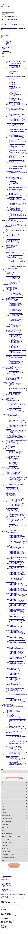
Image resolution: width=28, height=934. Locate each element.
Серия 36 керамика (14, 98)
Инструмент (7, 290)
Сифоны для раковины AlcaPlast (17, 513)
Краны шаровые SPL (14, 263)
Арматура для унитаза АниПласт (14, 223)
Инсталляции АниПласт (12, 288)
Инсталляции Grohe (11, 289)
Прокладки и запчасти (12, 509)
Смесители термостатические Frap (17, 557)
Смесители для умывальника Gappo (18, 574)
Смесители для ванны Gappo (16, 572)
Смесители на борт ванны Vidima (17, 656)
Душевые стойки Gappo (15, 360)
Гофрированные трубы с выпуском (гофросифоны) (14, 492)
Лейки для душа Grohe (15, 337)
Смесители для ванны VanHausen (17, 642)
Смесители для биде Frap (15, 548)
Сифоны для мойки (11, 501)
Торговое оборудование (9, 705)
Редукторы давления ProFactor (16, 253)
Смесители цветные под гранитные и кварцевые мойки (14, 676)
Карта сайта (3, 907)
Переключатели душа (14, 322)
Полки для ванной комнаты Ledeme (18, 204)
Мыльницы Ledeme (14, 194)
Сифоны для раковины (12, 511)
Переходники (10, 272)
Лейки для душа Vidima (15, 345)
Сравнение (3, 927)
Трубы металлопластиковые (13, 722)
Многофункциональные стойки (14, 184)
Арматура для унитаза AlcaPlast (14, 221)
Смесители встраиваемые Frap (16, 547)
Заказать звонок (4, 26)
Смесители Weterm (11, 662)
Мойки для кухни (8, 382)
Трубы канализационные (13, 717)
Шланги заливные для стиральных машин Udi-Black (17, 761)
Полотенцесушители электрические (15, 437)
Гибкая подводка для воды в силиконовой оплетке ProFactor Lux (18, 417)
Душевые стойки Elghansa (15, 357)
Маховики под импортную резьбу (14, 353)
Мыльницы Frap (13, 192)
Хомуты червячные (11, 380)
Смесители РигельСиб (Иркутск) (14, 668)
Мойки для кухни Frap (15, 392)
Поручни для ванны (11, 207)
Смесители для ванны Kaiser (16, 600)
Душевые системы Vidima (12, 245)
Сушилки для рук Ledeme (15, 211)
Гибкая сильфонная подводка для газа (16, 430)
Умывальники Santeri (14, 455)
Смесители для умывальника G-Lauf (18, 567)
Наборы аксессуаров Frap (15, 197)
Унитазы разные (13, 466)
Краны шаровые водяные (13, 257)
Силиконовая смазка (14, 281)
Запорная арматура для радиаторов (15, 403)
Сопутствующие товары (12, 234)
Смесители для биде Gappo (16, 571)
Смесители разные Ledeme (16, 617)
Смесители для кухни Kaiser (16, 601)
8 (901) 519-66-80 (21, 24)
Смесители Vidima (11, 647)
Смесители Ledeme (11, 608)
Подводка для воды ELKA (16, 426)
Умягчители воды (11, 235)
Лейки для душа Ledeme (15, 341)
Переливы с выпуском (12, 508)
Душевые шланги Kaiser (15, 308)
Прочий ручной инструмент (16, 295)
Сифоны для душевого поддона (14, 519)
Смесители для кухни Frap (16, 551)
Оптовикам (6, 51)
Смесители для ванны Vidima (16, 651)
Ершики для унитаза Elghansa (16, 156)
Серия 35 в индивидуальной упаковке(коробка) (15, 88)
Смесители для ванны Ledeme (17, 611)
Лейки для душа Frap (14, 335)
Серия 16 (12, 73)
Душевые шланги (11, 300)
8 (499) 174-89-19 (4, 24)
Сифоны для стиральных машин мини (15, 517)
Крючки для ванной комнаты (14, 178)
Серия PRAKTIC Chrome (15, 66)
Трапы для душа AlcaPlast (12, 710)
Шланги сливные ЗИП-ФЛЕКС (17, 767)
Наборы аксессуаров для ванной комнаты (16, 195)
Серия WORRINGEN (15, 67)
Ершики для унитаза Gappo (16, 158)
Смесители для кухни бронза (13, 684)
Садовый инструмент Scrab (16, 297)
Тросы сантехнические (12, 443)
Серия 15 (12, 83)
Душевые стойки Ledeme (15, 362)
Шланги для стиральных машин (11, 754)
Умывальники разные (14, 456)
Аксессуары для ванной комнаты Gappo (16, 104)
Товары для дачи (8, 704)
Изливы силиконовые (15, 329)
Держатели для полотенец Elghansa (18, 118)
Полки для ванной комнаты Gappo (17, 203)
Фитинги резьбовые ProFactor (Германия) (15, 748)
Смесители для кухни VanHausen (17, 643)
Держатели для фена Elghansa (16, 135)
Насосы (6, 395)
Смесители (7, 531)
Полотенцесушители (9, 434)
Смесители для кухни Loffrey (16, 627)
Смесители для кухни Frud (16, 561)
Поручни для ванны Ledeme (16, 209)
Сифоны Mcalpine (11, 516)
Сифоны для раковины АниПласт (17, 514)
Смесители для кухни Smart (16, 638)
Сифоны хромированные (13, 489)
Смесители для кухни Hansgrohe (17, 589)
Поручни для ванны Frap (15, 208)
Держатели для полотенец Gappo (17, 120)
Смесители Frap (11, 546)
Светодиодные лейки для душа (17, 348)
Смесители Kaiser (11, 599)
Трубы (5, 712)
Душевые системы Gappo (13, 241)
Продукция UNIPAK (12, 283)
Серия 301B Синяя (14, 93)
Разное (11, 70)
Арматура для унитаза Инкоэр (13, 224)
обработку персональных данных (17, 919)
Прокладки (9, 274)
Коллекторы (10, 247)
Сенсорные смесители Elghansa (17, 542)
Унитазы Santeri (13, 464)
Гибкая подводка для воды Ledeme (18, 425)
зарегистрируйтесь (5, 20)
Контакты (5, 53)
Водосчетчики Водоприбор (16, 372)
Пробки (8, 273)
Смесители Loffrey (11, 625)
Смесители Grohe (11, 582)
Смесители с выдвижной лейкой (14, 690)
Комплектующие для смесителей (12, 299)
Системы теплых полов (10, 474)
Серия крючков (13, 89)
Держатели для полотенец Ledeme (18, 121)
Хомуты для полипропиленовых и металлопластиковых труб (14, 378)
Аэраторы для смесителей (16, 316)
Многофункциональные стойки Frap (18, 186)
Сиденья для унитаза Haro (13, 472)
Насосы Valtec (10, 397)
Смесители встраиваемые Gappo (17, 569)
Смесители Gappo (11, 568)
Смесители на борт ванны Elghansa (18, 541)
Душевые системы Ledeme (13, 244)
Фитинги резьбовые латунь (13, 746)
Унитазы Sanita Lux (14, 462)
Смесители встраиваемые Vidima (17, 648)
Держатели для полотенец (13, 116)
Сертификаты (9, 41)
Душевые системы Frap (12, 240)
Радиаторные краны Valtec (15, 408)
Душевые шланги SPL (15, 310)
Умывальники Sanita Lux (15, 452)
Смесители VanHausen (12, 641)
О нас (5, 40)
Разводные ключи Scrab (15, 294)
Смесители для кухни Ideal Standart (17, 595)
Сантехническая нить (14, 279)
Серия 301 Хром (13, 92)
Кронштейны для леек (12, 366)
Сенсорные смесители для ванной (17, 693)
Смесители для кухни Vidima (16, 652)
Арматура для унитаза (9, 220)
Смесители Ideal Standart (12, 593)
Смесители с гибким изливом (14, 703)
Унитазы (9, 457)
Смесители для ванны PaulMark (17, 631)
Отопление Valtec (11, 401)
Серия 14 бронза (13, 71)
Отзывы (8, 42)
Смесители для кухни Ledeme (17, 612)
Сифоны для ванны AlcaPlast (16, 498)
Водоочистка (7, 232)
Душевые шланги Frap (15, 303)
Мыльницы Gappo (14, 193)
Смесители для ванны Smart (16, 637)
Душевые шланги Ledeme (15, 309)
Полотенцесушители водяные (14, 435)
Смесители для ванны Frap (16, 550)
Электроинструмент (11, 298)
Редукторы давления (11, 252)
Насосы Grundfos (10, 398)
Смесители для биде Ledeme (16, 610)
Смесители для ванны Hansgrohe (17, 588)
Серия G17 (12, 105)
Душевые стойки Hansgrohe (16, 361)
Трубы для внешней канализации (17, 719)
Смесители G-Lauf (11, 563)
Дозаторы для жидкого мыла (13, 149)
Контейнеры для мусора (12, 177)
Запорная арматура (9, 246)
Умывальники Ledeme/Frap (16, 451)
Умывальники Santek (14, 453)
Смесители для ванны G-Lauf (16, 564)
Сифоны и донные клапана (10, 485)
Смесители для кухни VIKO (16, 700)
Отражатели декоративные (16, 321)
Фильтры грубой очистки (13, 268)
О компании (6, 882)
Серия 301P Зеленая (14, 95)
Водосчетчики (10, 368)
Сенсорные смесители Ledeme (16, 619)
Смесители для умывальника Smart (17, 640)
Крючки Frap (12, 181)
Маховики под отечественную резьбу (15, 355)
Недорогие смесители (12, 689)
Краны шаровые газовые (12, 248)
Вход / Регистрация (5, 6)
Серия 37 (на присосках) (15, 94)
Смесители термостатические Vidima (18, 658)
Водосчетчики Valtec (14, 371)
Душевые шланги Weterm (15, 311)
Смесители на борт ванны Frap (17, 553)
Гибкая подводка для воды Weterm (18, 422)
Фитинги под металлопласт (13, 735)
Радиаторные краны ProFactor (17, 406)
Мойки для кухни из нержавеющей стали (16, 390)
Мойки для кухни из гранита (14, 384)
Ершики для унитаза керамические (17, 161)
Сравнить (3, 923)
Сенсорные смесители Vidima (16, 657)
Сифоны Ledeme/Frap (12, 487)
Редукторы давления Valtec (16, 255)
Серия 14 (12, 82)
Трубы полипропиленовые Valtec (17, 728)
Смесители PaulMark (12, 630)
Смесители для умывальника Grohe (18, 585)
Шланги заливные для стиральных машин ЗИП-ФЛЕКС (17, 759)
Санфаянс (6, 448)
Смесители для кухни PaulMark (17, 632)
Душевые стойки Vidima (15, 363)
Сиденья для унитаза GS (12, 469)
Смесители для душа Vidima (16, 661)
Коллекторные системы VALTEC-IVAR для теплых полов (18, 478)
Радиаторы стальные (14, 413)
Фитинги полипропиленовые (14, 740)
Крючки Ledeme (13, 183)
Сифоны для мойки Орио (15, 506)
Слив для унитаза (11, 529)
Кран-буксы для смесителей (13, 330)
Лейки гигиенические (15, 332)
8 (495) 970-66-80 (4, 926)
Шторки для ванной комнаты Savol (18, 214)
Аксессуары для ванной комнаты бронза (16, 103)
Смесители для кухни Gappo (16, 573)
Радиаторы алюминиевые (15, 410)
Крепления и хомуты (9, 374)
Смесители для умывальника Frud (17, 562)
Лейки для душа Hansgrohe (16, 339)
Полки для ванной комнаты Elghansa (18, 199)
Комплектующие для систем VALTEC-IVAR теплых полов (18, 480)
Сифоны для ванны (11, 496)
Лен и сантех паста (14, 277)
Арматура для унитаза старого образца (16, 225)
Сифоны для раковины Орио (16, 515)
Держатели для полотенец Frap (17, 119)
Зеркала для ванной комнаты (13, 163)
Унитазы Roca (13, 461)
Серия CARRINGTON (15, 63)
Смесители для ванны (14, 669)
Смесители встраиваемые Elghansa (17, 533)
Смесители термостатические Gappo (18, 580)
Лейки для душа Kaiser (15, 340)
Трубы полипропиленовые (13, 727)
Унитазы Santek (13, 463)
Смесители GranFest (14, 678)
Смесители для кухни (14, 670)
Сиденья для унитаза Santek (13, 473)
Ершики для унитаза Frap (15, 157)
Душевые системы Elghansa (13, 239)
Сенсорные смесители (12, 691)
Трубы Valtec (10, 715)
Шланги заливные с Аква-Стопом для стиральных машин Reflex (17, 764)
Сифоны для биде (11, 495)
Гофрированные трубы (12, 490)
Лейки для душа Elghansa (15, 334)
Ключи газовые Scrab (14, 293)
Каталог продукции (7, 47)
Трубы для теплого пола (12, 716)
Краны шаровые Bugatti (15, 258)
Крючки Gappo (13, 182)
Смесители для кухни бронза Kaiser (18, 604)
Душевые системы (8, 237)
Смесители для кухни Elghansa (17, 537)
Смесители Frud (10, 558)
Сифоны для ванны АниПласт (16, 499)
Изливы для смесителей (12, 326)
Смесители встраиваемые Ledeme (17, 609)
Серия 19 (12, 74)
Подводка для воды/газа (10, 414)
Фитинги (6, 730)
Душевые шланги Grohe (15, 305)
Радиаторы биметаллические (16, 411)
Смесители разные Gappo (15, 578)
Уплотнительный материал (13, 276)
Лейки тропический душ (15, 352)
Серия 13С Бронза (14, 91)
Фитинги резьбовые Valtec (16, 749)
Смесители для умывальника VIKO (18, 701)
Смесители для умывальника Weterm (18, 666)
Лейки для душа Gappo (15, 336)
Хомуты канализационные (13, 379)
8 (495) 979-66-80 (13, 24)
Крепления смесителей (15, 320)
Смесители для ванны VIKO (16, 699)
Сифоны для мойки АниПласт (17, 505)
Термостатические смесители (13, 696)
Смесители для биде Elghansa (16, 535)
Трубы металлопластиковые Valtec (17, 726)
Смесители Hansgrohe (12, 587)
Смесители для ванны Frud (16, 559)
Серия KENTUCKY (14, 65)
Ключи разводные (11, 447)
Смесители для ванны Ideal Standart (18, 594)
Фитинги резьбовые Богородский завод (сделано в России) (18, 753)
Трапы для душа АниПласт (13, 711)
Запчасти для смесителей (13, 315)
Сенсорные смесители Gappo (16, 579)
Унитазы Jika (12, 459)
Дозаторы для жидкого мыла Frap (17, 152)
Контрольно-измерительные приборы (13, 367)
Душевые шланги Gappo (15, 304)
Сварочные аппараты (11, 442)
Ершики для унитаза (12, 155)
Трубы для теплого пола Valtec (16, 484)
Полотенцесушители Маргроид (17, 436)
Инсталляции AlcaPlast (12, 285)
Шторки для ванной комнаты (14, 213)
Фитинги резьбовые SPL (15, 751)
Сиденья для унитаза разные (13, 468)
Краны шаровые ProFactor (16, 260)
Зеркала (11, 78)
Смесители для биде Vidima (16, 649)
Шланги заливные (11, 757)
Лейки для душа (11, 331)
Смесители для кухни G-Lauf (16, 566)
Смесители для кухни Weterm (16, 664)
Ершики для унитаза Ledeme (16, 160)
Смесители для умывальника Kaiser (18, 603)
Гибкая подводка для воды (13, 415)
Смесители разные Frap (15, 554)
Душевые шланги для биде (16, 314)
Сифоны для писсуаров (12, 510)
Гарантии (8, 44)
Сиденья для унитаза (9, 467)
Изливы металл (13, 327)
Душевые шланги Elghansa (16, 302)
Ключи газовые (10, 446)
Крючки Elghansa (13, 179)
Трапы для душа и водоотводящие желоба (14, 706)
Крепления (9, 376)
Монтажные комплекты (12, 400)
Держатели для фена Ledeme (16, 136)
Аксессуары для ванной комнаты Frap (16, 68)
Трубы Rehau (10, 714)
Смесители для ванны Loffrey (16, 626)
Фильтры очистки (11, 236)
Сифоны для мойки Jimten (15, 504)
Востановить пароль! (14, 16)
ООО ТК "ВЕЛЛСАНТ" (6, 23)
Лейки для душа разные (15, 347)
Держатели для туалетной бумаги (15, 123)
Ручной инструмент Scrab (13, 292)
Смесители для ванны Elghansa (17, 536)
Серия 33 (12, 86)
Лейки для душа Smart (14, 342)
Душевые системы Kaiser (12, 242)
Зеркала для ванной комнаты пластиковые (15, 169)
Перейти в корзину (5, 35)
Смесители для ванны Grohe (16, 583)
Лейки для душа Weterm (15, 346)
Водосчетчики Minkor (14, 369)
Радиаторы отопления (12, 409)
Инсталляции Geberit (11, 287)
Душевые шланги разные (15, 313)
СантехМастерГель (14, 278)
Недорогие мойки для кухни (13, 394)
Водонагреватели (8, 226)
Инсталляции (7, 284)
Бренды (5, 48)
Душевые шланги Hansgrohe (16, 306)
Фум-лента (12, 282)
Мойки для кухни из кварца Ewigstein (15, 383)
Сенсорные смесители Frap (16, 556)
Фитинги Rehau (10, 733)
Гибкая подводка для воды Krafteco (18, 424)
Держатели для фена (11, 134)
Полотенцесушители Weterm (16, 438)
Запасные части (10, 162)
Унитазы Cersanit (13, 458)
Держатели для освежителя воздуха (15, 108)
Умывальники (10, 450)
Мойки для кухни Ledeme (16, 393)
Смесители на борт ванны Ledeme (17, 616)
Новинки (5, 49)
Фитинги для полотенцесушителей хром (16, 440)
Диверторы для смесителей (16, 318)
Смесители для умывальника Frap (17, 552)
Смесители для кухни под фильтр (15, 688)
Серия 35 (12, 72)
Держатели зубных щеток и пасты (15, 137)
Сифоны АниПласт (12, 488)
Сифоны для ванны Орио (15, 500)
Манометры (9, 373)
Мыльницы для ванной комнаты (14, 189)
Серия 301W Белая (14, 97)
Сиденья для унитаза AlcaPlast (13, 471)
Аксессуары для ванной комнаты (12, 60)
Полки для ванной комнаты (13, 198)
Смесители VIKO (11, 698)
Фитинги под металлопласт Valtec (18, 738)
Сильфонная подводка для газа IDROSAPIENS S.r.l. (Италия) (16, 432)
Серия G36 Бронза (14, 107)
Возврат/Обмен (9, 46)
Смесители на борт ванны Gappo (17, 577)
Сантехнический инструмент (11, 441)
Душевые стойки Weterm (15, 364)
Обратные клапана (11, 256)
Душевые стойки (11, 356)
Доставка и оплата (7, 52)
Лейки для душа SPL (14, 343)
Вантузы (8, 445)
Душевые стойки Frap (14, 358)
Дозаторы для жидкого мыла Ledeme (18, 153)
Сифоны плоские (11, 527)
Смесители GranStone (14, 679)
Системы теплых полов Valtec (14, 475)
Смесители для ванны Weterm (17, 663)
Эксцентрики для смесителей (16, 325)
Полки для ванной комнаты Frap (17, 202)
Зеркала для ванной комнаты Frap (17, 165)
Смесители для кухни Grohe (16, 584)
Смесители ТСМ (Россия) (13, 672)
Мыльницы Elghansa (14, 190)
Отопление (7, 399)
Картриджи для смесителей (16, 319)
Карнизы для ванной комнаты (14, 171)
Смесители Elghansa (12, 532)
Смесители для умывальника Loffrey (18, 628)
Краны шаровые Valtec (15, 264)
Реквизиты (8, 43)
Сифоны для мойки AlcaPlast (16, 503)
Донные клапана (10, 494)
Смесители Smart (11, 636)
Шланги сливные (11, 765)
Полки (11, 79)
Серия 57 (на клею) (14, 102)
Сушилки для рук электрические (14, 210)
